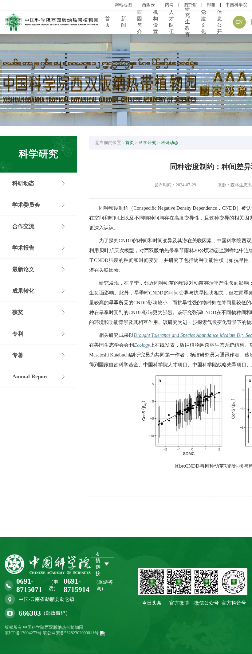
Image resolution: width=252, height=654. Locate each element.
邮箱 (211, 5)
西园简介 (139, 22)
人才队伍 (171, 22)
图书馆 (190, 5)
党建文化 (203, 22)
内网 (169, 5)
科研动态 (169, 142)
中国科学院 (236, 5)
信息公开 (219, 22)
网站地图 (123, 5)
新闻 (123, 22)
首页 (107, 22)
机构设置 (155, 22)
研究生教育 (187, 21)
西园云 (148, 5)
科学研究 (147, 142)
